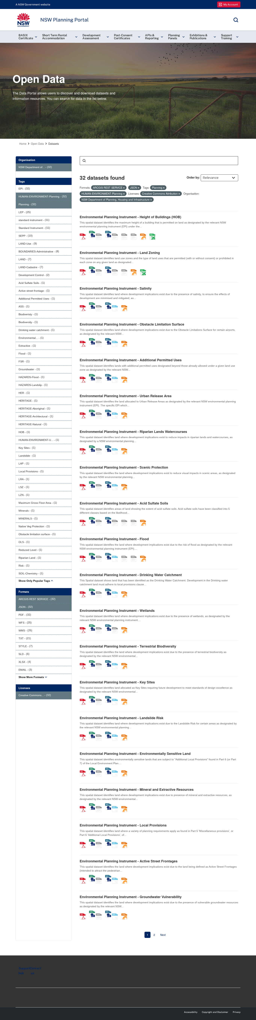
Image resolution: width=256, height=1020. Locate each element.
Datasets (53, 143)
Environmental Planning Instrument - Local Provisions (123, 825)
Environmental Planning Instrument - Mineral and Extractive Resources (137, 789)
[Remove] (124, 187)
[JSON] (144, 232)
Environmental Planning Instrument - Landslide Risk (121, 717)
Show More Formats (31, 677)
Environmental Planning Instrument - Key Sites (117, 682)
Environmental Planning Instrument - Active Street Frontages (128, 861)
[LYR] (116, 268)
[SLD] (125, 232)
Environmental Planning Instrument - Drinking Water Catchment (131, 574)
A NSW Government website (33, 4)
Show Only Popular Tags (34, 580)
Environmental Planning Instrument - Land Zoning (120, 252)
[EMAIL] (135, 232)
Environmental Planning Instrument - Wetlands (117, 610)
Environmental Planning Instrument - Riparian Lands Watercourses (133, 431)
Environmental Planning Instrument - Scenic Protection (124, 467)
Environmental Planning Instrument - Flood (114, 538)
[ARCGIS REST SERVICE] (100, 232)
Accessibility (190, 1012)
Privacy (236, 1012)
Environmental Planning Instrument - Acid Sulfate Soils (124, 503)
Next (163, 935)
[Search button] (84, 160)
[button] (27, 37)
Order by (193, 177)
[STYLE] (116, 232)
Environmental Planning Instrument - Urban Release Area (125, 395)
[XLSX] (153, 232)
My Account (230, 4)
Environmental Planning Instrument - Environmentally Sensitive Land (135, 753)
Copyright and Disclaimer (215, 1012)
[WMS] (92, 232)
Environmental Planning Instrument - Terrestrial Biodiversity (128, 646)
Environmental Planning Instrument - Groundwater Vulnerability (131, 896)
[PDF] (84, 232)
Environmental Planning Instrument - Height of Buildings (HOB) (130, 216)
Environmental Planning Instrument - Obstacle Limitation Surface (132, 324)
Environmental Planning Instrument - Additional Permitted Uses (131, 360)
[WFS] (108, 232)
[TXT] (116, 304)
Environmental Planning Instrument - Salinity (116, 288)
